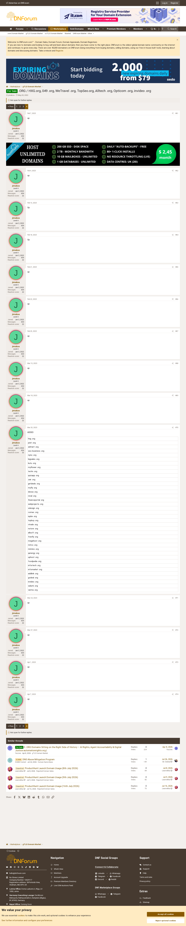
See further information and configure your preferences (27, 920)
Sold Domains (77, 29)
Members (138, 29)
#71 (176, 598)
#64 (176, 235)
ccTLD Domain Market (53, 33)
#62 (176, 171)
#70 (176, 427)
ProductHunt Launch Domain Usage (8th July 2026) (51, 768)
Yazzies (18, 753)
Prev (11, 106)
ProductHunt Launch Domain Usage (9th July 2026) (51, 777)
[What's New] (163, 28)
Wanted (68, 33)
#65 (176, 267)
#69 (176, 395)
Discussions (40, 29)
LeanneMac (19, 771)
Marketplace (60, 29)
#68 (176, 363)
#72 (176, 630)
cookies (21, 915)
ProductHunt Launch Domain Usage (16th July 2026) (52, 786)
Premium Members (116, 29)
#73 (176, 662)
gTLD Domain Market (34, 33)
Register (59, 50)
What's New (93, 29)
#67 (176, 331)
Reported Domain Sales (45, 771)
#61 (176, 113)
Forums (19, 29)
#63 (176, 203)
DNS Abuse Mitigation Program (39, 759)
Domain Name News (45, 762)
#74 (176, 694)
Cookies (11, 851)
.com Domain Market (15, 33)
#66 (176, 299)
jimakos (11, 95)
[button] (157, 3)
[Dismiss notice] (177, 40)
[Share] (172, 113)
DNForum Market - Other (82, 33)
